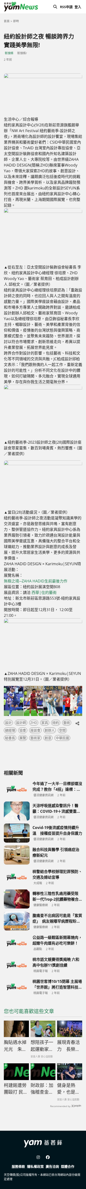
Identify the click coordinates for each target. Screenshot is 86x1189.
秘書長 (10, 738)
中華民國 (62, 738)
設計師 (21, 722)
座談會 (35, 730)
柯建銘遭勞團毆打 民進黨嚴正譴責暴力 (16, 1089)
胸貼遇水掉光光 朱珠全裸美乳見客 (15, 1046)
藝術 (66, 722)
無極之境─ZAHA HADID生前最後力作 (35, 581)
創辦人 (50, 730)
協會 (22, 730)
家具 (44, 722)
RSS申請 (66, 7)
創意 (48, 738)
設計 (8, 722)
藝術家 (35, 738)
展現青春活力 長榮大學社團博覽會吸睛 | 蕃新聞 (68, 1046)
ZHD (33, 722)
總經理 (10, 730)
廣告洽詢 (52, 1166)
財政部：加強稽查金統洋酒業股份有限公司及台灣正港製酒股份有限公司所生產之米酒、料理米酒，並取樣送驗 (42, 1089)
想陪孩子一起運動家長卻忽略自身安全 (42, 1046)
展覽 (22, 738)
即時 (16, 21)
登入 (78, 7)
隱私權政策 (35, 1166)
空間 (62, 730)
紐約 (55, 722)
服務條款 (18, 1166)
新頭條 (9, 53)
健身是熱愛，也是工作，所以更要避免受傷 (68, 1089)
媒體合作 (67, 1166)
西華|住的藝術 (44, 592)
